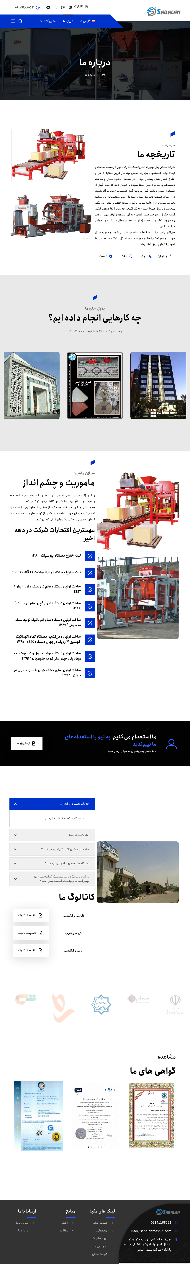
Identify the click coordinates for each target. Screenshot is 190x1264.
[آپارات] (70, 7)
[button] (18, 1116)
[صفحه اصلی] (103, 75)
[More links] (31, 21)
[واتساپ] (55, 7)
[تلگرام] (48, 7)
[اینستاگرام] (63, 7)
